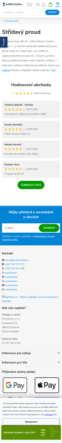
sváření (6, 70)
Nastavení (31, 422)
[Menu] (57, 4)
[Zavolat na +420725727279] (38, 5)
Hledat (52, 12)
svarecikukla (10, 272)
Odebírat (49, 228)
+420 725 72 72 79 (14, 264)
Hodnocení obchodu (31, 85)
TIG (53, 70)
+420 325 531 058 (14, 268)
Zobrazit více (31, 185)
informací (49, 414)
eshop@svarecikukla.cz (17, 260)
